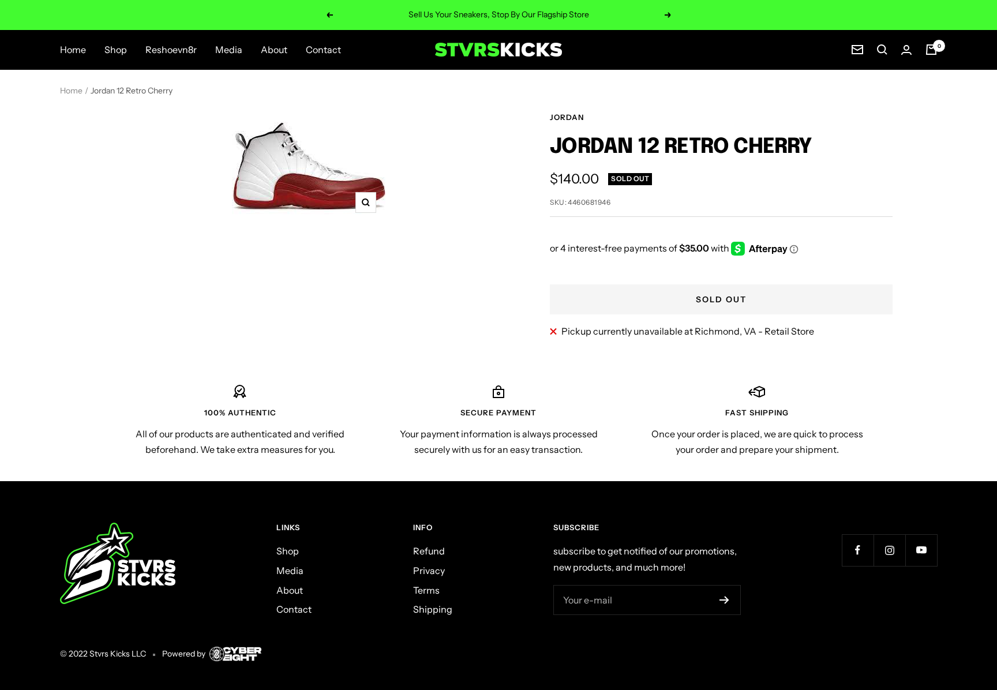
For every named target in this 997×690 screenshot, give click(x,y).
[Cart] (931, 49)
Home (73, 49)
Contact (323, 49)
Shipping (432, 609)
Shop (115, 49)
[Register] (724, 600)
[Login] (906, 50)
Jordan (567, 117)
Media (228, 49)
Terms (426, 590)
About (274, 49)
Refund (429, 551)
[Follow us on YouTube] (921, 550)
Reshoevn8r (171, 49)
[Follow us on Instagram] (889, 550)
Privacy (429, 570)
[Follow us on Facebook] (858, 550)
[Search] (882, 49)
